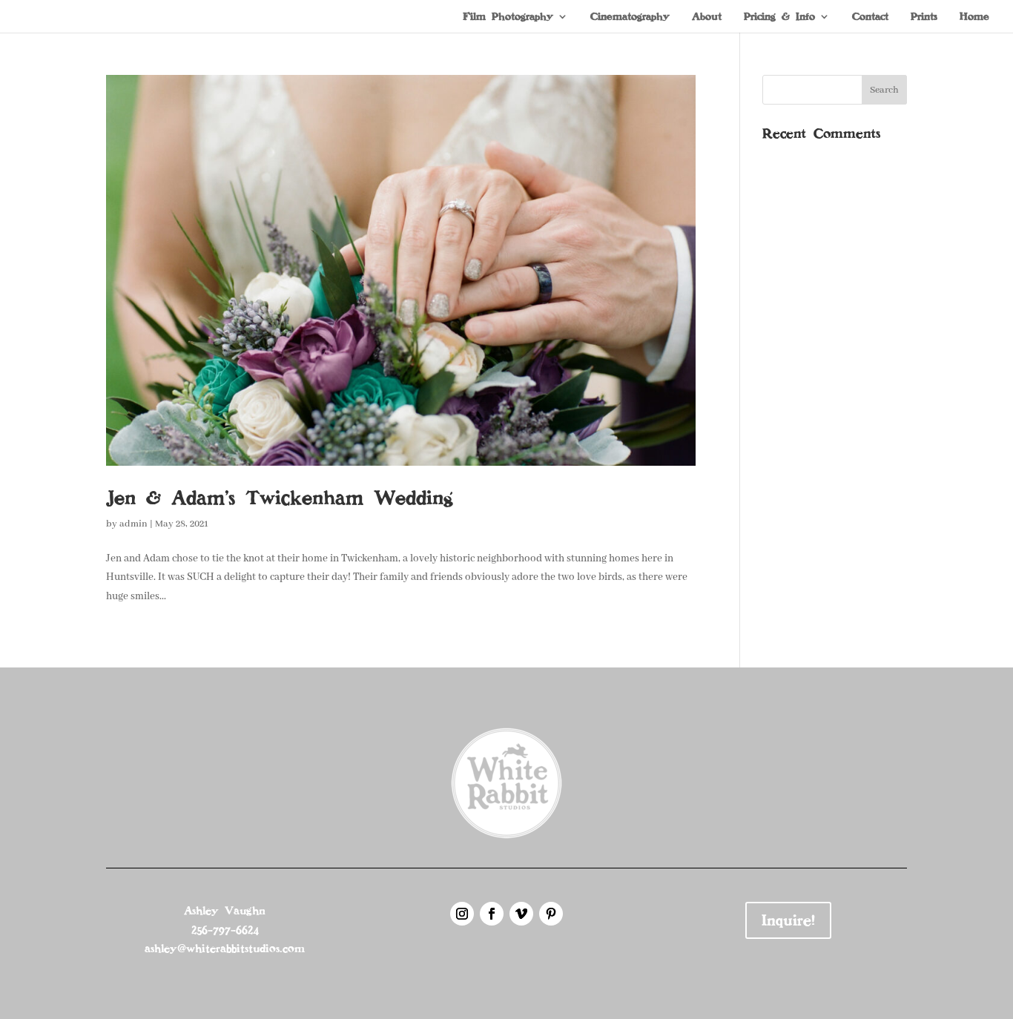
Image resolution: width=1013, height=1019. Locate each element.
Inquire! (788, 920)
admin (133, 524)
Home (974, 17)
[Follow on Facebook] (492, 914)
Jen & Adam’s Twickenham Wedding (279, 497)
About (707, 17)
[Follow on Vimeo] (521, 914)
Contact (870, 17)
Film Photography (508, 17)
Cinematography (630, 17)
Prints (924, 17)
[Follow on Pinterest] (551, 914)
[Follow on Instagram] (462, 914)
